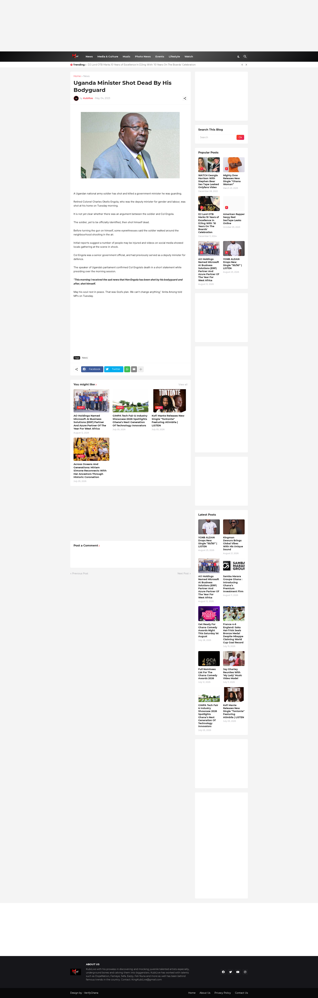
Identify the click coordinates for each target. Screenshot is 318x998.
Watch (189, 56)
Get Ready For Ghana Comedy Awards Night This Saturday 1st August (208, 630)
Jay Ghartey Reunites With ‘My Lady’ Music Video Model (232, 674)
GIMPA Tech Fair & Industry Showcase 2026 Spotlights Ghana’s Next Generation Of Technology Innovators (130, 420)
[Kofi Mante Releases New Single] (234, 694)
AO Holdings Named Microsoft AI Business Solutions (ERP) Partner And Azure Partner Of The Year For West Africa (90, 422)
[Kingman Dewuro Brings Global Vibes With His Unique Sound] (234, 526)
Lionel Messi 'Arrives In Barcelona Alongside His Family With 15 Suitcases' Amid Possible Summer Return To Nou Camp (157, 64)
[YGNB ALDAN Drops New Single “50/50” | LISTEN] (209, 526)
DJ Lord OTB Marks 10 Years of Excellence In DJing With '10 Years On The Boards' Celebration (208, 223)
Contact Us (241, 992)
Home (77, 76)
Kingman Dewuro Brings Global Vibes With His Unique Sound (233, 543)
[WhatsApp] (127, 369)
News (89, 56)
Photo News (143, 56)
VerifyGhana (91, 992)
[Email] (134, 369)
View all (183, 384)
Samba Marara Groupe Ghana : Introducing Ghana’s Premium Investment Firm (233, 584)
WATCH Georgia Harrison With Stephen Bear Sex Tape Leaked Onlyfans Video (208, 181)
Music (126, 56)
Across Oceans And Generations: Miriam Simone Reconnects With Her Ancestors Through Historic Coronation (90, 471)
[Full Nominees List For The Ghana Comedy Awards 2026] (209, 658)
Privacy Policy (222, 992)
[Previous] (242, 64)
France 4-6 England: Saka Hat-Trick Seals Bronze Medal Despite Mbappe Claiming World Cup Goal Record (233, 633)
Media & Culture (107, 56)
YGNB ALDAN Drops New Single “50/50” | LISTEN (232, 264)
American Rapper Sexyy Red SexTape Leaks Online (234, 219)
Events (159, 56)
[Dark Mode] (238, 56)
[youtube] (238, 972)
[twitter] (230, 972)
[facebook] (223, 972)
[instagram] (245, 972)
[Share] (184, 98)
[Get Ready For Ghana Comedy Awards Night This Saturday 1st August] (209, 613)
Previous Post (80, 573)
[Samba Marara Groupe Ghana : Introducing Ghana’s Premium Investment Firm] (234, 565)
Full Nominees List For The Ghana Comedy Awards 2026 (207, 674)
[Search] (245, 56)
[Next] (246, 64)
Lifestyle (174, 56)
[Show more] (141, 369)
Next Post (183, 573)
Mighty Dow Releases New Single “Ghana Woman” (232, 180)
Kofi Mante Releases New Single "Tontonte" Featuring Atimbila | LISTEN (168, 420)
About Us (205, 992)
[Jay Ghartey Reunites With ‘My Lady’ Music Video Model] (234, 658)
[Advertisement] (159, 25)
